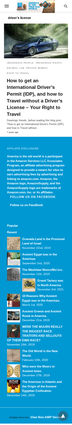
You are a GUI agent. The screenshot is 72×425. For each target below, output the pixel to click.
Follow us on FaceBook (33, 197)
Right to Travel (18, 73)
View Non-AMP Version (46, 417)
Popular (12, 225)
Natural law (15, 68)
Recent (12, 232)
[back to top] (63, 416)
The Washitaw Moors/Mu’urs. (42, 269)
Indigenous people (20, 63)
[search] (65, 6)
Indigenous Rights (49, 63)
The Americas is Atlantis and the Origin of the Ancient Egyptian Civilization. (42, 386)
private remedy (37, 68)
